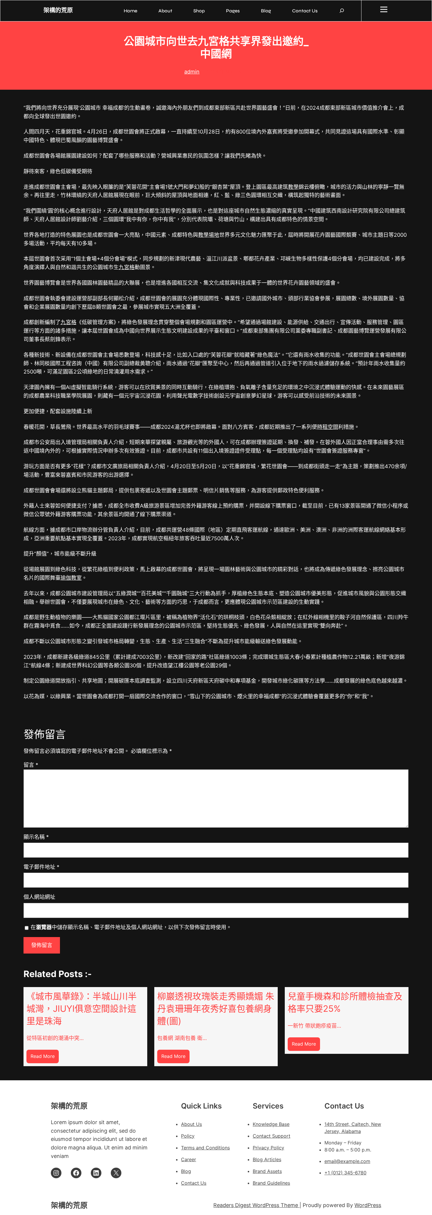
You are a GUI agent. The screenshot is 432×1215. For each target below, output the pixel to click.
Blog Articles (267, 1159)
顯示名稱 (36, 837)
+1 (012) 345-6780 (345, 1173)
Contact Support (271, 1136)
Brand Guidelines (271, 1183)
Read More (45, 1058)
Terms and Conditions (205, 1148)
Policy (188, 1136)
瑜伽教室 (71, 578)
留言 (31, 765)
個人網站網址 (39, 897)
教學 (293, 187)
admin (192, 72)
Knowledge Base (271, 1124)
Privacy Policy (268, 1148)
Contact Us (193, 1183)
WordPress (367, 1205)
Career (188, 1159)
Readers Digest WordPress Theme (256, 1205)
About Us (191, 1124)
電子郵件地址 (41, 867)
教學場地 (208, 235)
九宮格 (127, 267)
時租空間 (327, 427)
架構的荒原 (58, 10)
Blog (186, 1171)
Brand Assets (267, 1171)
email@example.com (347, 1161)
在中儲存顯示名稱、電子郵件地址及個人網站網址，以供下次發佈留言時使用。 (131, 927)
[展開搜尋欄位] (341, 10)
